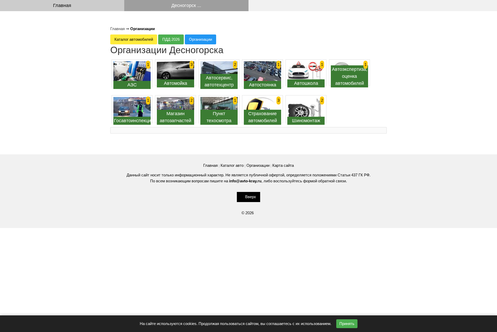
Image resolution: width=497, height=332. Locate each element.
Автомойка (175, 83)
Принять (346, 323)
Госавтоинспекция (134, 120)
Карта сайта (283, 165)
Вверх (250, 197)
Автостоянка (262, 84)
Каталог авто (232, 165)
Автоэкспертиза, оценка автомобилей (349, 76)
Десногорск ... (186, 5)
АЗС (132, 84)
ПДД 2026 (171, 39)
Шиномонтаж (306, 120)
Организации (200, 39)
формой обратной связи (324, 181)
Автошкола (306, 83)
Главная (62, 5)
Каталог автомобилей (133, 39)
